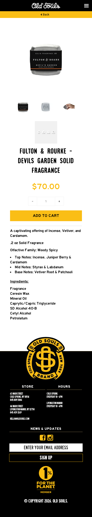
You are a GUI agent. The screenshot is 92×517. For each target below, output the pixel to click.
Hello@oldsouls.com (19, 418)
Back (46, 14)
